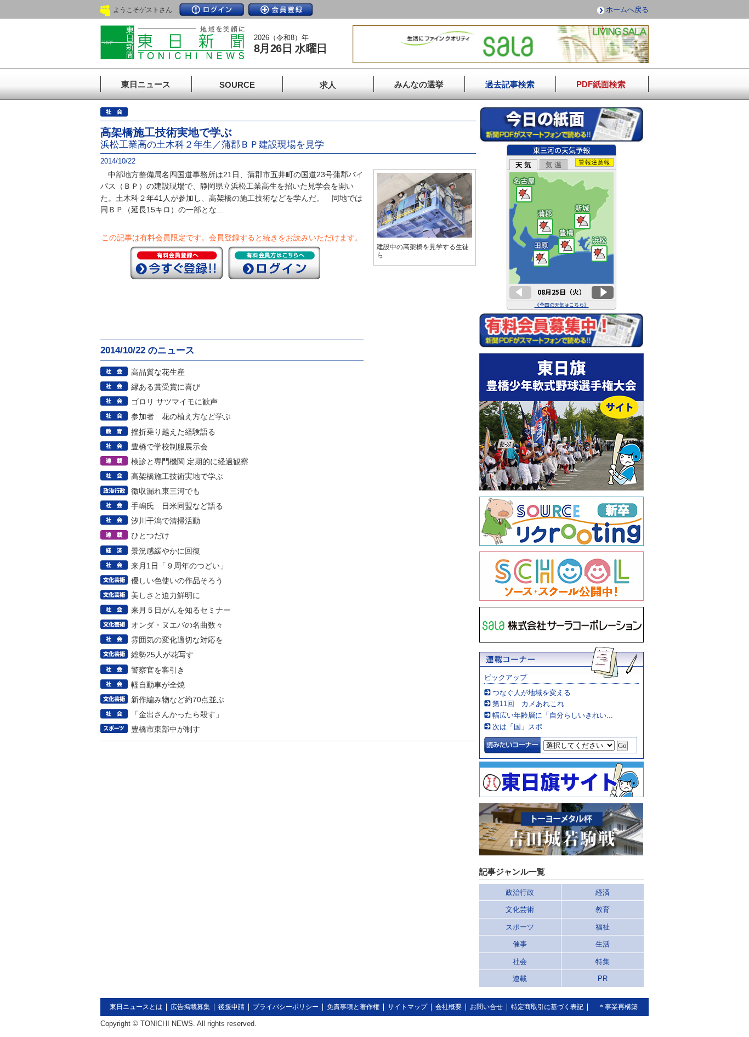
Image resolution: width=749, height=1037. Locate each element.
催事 (520, 944)
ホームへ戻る (627, 9)
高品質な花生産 (158, 372)
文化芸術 (520, 909)
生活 (602, 944)
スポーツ (520, 927)
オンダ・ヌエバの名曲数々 (177, 625)
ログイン (211, 9)
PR (603, 978)
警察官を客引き (158, 670)
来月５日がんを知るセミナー (181, 610)
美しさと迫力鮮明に (165, 595)
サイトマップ (407, 1007)
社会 (520, 961)
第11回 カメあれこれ (528, 704)
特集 (602, 961)
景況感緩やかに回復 (165, 550)
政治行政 (520, 892)
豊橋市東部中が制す (165, 729)
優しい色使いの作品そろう (177, 580)
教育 (602, 909)
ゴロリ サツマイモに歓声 (174, 401)
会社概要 (448, 1007)
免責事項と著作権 (353, 1007)
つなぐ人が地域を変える (531, 693)
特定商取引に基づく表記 (547, 1007)
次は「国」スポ (517, 727)
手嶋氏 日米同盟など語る (177, 505)
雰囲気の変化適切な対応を (177, 639)
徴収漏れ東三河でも (165, 491)
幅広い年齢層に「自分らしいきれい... (552, 715)
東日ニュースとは (136, 1007)
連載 (520, 978)
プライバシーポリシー (286, 1007)
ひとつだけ (150, 535)
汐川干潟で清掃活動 (165, 520)
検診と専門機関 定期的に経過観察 (189, 461)
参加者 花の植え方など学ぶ (181, 416)
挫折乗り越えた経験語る (173, 431)
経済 (602, 892)
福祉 (602, 927)
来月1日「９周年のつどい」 (179, 565)
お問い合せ (486, 1007)
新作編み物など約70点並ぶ (177, 699)
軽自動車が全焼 (158, 684)
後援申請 (231, 1007)
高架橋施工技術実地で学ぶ (177, 476)
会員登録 (280, 9)
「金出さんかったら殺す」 (177, 714)
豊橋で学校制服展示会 (169, 446)
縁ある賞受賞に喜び (165, 386)
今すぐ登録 (176, 262)
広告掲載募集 (190, 1007)
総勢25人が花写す (162, 654)
